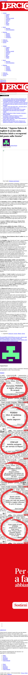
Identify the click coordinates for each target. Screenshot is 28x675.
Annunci (8, 33)
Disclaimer (5, 658)
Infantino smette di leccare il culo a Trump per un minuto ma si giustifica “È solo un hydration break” (14, 121)
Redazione (5, 659)
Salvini (23, 333)
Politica (7, 15)
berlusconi (10, 333)
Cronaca (8, 14)
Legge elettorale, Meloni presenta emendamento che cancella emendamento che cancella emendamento (14, 99)
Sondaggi (8, 34)
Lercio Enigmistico (10, 29)
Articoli (4, 13)
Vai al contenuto (3, 0)
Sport (7, 22)
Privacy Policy (24, 673)
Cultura (7, 24)
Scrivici (4, 42)
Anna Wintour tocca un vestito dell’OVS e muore (14, 109)
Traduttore (8, 36)
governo (15, 333)
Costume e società (10, 18)
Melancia (9, 674)
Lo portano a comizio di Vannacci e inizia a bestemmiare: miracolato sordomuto (13, 116)
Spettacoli (8, 19)
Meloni (19, 333)
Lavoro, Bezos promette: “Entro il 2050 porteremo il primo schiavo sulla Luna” (15, 119)
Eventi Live (5, 41)
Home (4, 655)
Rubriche (5, 32)
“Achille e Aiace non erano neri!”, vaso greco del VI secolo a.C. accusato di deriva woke (15, 107)
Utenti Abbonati (6, 660)
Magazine (8, 28)
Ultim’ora (5, 39)
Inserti (4, 27)
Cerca (1, 79)
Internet (7, 23)
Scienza (7, 20)
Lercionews (8, 37)
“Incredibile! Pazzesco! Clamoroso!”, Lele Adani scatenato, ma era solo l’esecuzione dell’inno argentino (15, 102)
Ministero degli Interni (14, 181)
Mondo (7, 17)
